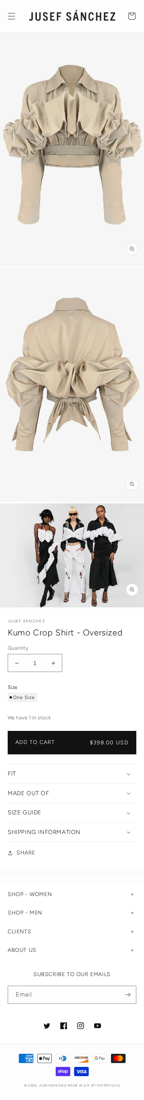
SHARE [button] (26, 852)
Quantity (18, 648)
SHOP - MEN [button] (25, 912)
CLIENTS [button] (19, 931)
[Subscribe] (127, 995)
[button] (11, 16)
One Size (24, 697)
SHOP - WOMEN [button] (30, 894)
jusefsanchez (52, 1085)
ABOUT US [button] (22, 950)
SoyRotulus (108, 1085)
